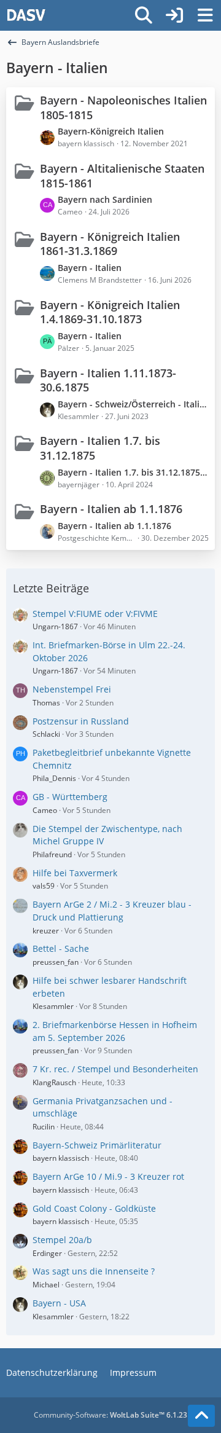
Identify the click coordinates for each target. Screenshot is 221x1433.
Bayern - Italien (90, 267)
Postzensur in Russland (81, 721)
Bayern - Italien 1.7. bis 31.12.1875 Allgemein (133, 472)
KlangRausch (54, 1082)
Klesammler (53, 1006)
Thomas (46, 702)
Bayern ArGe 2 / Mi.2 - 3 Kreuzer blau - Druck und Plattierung (112, 910)
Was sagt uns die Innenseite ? (94, 1271)
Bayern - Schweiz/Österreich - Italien (133, 404)
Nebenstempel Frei (72, 689)
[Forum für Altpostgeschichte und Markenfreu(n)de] (26, 15)
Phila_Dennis (54, 778)
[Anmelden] (174, 15)
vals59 (44, 886)
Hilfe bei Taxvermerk (75, 873)
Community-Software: (110, 1415)
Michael (46, 1284)
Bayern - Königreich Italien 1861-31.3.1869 (110, 244)
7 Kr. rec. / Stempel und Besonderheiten (115, 1069)
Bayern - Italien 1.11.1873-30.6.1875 (108, 380)
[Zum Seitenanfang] (201, 1416)
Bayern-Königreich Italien (111, 131)
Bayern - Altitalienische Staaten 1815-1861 (122, 175)
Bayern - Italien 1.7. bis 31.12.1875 (100, 448)
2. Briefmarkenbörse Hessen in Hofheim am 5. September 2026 (115, 1031)
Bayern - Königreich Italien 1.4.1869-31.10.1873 (110, 312)
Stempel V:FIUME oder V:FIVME (95, 613)
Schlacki (46, 734)
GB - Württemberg (70, 797)
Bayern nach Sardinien (105, 199)
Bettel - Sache (61, 948)
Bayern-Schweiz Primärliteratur (97, 1145)
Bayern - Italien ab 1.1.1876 (111, 508)
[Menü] (205, 15)
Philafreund (52, 854)
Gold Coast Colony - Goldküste (94, 1208)
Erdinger (47, 1253)
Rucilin (44, 1126)
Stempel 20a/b (62, 1240)
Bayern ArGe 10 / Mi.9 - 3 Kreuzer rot (108, 1176)
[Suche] (143, 15)
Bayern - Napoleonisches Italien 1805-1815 (123, 107)
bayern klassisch (61, 1158)
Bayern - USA (59, 1303)
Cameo (45, 810)
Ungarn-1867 (55, 626)
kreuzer (46, 930)
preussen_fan (56, 962)
